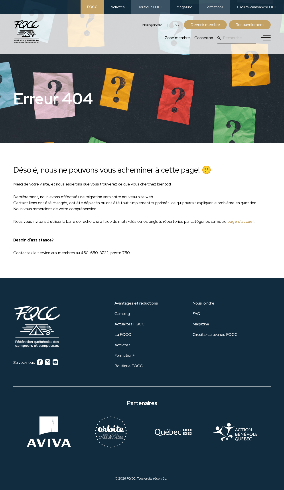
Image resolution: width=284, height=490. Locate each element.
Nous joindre (152, 25)
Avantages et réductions (136, 303)
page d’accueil (240, 221)
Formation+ (215, 7)
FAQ (176, 25)
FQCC (92, 7)
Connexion (203, 37)
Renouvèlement (250, 24)
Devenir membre (205, 24)
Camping (122, 313)
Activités (117, 7)
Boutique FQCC (150, 7)
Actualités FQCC (129, 324)
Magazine (184, 7)
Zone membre (177, 37)
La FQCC (122, 334)
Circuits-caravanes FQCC (257, 7)
